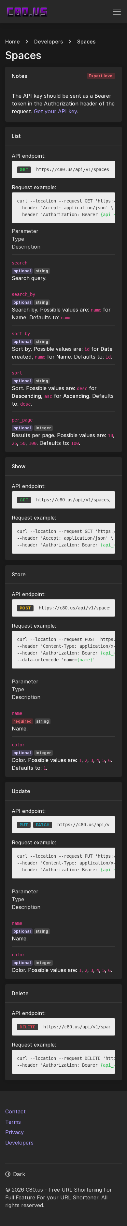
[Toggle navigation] (117, 12)
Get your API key (55, 111)
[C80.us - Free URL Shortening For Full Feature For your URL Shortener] (27, 11)
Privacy (14, 1132)
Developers (48, 41)
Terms (13, 1122)
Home (12, 41)
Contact (15, 1111)
